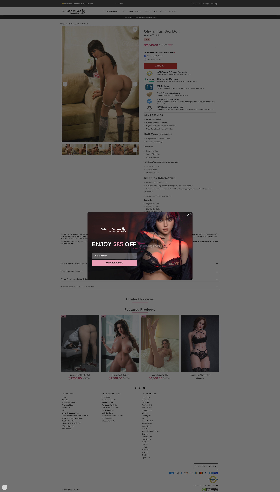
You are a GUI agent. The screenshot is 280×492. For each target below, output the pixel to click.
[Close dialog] (188, 214)
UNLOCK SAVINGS (114, 263)
